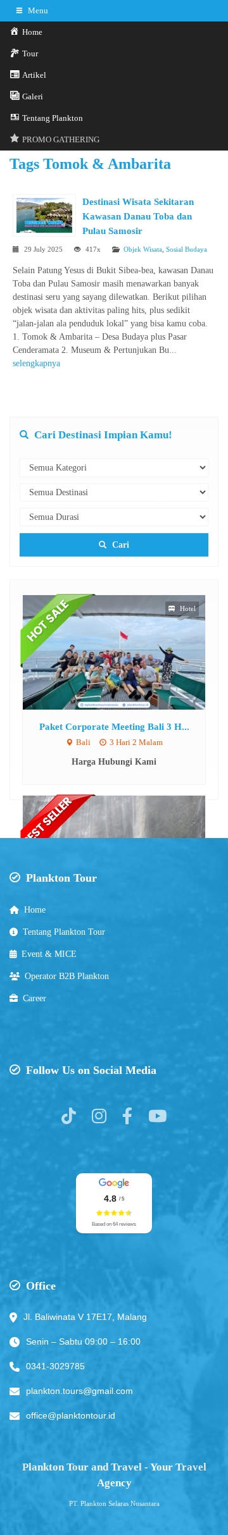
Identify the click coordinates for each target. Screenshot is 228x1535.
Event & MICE (49, 954)
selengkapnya (36, 363)
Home (35, 910)
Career (34, 998)
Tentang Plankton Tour (64, 932)
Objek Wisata (143, 249)
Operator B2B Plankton (67, 976)
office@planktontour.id (70, 1415)
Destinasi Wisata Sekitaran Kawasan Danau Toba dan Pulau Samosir (138, 216)
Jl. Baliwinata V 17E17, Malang (85, 1317)
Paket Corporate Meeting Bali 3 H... (114, 726)
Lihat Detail (126, 652)
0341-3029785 (55, 1366)
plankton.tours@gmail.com (79, 1391)
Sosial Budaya (186, 249)
